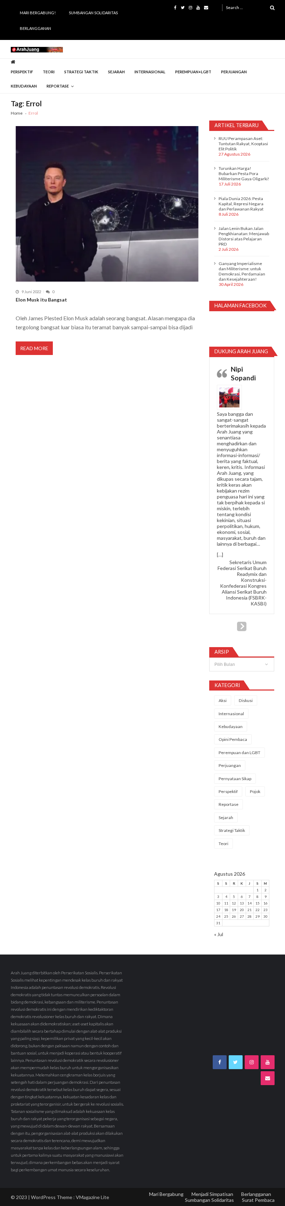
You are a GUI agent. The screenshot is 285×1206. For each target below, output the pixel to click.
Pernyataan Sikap (235, 778)
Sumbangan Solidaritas (93, 12)
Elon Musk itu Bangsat (41, 300)
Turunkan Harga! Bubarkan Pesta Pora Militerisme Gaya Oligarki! (244, 173)
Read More (34, 348)
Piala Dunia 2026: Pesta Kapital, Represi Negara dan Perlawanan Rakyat (241, 204)
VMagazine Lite (92, 1197)
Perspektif (22, 71)
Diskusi (246, 700)
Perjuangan (234, 71)
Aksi (223, 700)
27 (242, 916)
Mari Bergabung (166, 1194)
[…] (220, 554)
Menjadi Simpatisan (212, 1194)
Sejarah (116, 71)
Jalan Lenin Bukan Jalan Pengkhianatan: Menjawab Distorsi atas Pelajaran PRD (244, 236)
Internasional (150, 71)
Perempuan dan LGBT (239, 752)
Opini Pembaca (233, 739)
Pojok (255, 791)
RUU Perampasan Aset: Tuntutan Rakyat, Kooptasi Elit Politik (243, 143)
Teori (49, 71)
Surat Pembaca (258, 1200)
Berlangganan (35, 28)
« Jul (218, 934)
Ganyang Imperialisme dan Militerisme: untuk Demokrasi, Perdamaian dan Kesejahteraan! (242, 271)
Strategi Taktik (81, 71)
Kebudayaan (24, 86)
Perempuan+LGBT (193, 71)
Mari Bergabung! (38, 12)
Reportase (58, 86)
